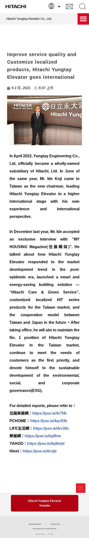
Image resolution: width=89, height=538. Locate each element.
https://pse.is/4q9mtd (46, 444)
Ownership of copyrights (40, 534)
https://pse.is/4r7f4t (49, 413)
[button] (82, 6)
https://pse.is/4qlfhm (43, 436)
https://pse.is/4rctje (40, 451)
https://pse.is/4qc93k (48, 421)
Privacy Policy (50, 534)
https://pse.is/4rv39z (51, 428)
